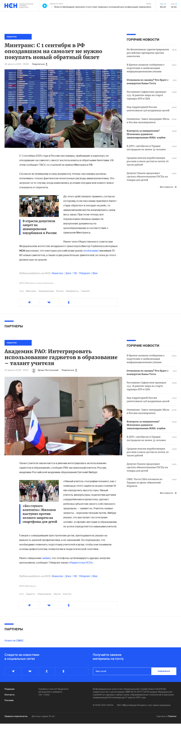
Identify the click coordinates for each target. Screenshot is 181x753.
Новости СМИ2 (14, 640)
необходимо (91, 250)
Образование (44, 594)
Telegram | (85, 273)
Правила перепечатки (16, 716)
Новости (57, 273)
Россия (59, 291)
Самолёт (85, 291)
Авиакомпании (46, 291)
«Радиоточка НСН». (81, 562)
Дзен (68, 273)
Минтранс (31, 291)
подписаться (164, 671)
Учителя (67, 594)
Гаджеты (30, 594)
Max (94, 273)
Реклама (9, 700)
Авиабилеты (72, 291)
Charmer (172, 716)
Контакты (10, 694)
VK (75, 273)
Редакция (9, 689)
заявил (46, 558)
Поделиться (38, 64)
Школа (57, 594)
